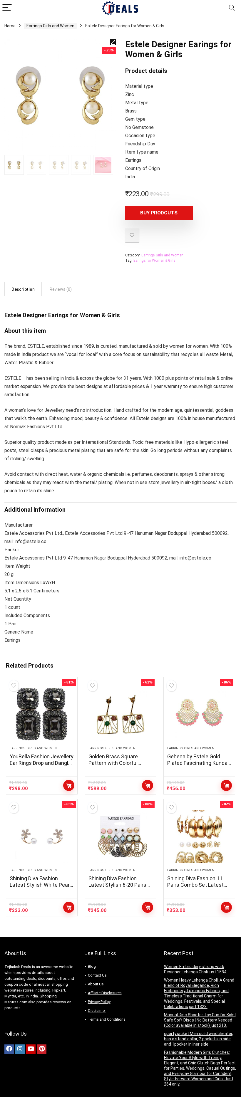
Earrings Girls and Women (50, 25)
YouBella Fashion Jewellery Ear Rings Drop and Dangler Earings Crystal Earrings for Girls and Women (41, 766)
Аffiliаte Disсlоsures (105, 993)
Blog (92, 966)
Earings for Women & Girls (154, 260)
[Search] (232, 8)
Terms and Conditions (106, 1019)
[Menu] (7, 8)
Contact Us (97, 975)
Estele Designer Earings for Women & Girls (62, 315)
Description (23, 289)
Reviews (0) (61, 289)
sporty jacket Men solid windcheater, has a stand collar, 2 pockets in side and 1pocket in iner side (198, 1038)
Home (10, 25)
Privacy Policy (99, 1001)
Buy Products (68, 785)
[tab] (23, 289)
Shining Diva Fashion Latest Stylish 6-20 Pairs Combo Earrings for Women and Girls (117, 888)
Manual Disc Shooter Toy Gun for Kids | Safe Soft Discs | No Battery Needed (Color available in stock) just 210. (200, 1020)
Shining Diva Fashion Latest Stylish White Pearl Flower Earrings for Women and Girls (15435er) (41, 888)
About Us (96, 984)
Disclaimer (97, 1010)
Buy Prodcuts (159, 213)
